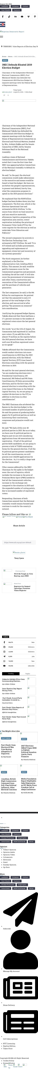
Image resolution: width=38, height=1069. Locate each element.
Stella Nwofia (28, 792)
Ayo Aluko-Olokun (8, 684)
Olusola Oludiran (29, 759)
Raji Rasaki (7, 757)
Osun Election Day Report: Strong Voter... (12, 690)
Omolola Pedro (7, 703)
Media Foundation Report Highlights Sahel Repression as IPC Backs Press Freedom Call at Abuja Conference (29, 784)
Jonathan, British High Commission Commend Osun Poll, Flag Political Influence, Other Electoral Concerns (9, 784)
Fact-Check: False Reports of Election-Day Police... (13, 708)
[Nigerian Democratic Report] (12, 31)
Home (4, 56)
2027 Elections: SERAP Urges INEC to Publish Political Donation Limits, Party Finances (29, 751)
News (10, 56)
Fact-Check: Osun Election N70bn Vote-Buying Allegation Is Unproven (8, 749)
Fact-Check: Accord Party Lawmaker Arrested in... (12, 699)
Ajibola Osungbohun (9, 712)
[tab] (11, 673)
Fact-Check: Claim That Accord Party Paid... (14, 718)
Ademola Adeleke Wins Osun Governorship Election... (13, 680)
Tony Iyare (17, 90)
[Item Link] (31, 681)
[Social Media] (2, 16)
